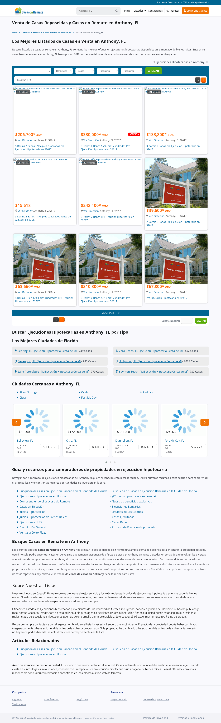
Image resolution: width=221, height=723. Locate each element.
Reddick (148, 392)
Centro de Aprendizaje (156, 699)
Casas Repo (119, 522)
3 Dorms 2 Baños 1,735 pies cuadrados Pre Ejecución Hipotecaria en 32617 (105, 147)
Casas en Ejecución (32, 507)
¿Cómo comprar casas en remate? (134, 496)
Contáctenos (155, 10)
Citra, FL (71, 440)
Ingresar (174, 10)
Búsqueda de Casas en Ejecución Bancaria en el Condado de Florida (63, 491)
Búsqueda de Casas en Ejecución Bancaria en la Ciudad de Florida (154, 491)
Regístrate (82, 699)
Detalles (48, 447)
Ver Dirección (25, 140)
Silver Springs (28, 392)
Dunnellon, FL (124, 440)
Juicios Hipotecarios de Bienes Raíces (44, 517)
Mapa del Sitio (118, 699)
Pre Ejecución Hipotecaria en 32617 (166, 298)
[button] (106, 462)
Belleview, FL (25, 440)
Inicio (127, 10)
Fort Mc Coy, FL (174, 440)
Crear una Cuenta (196, 10)
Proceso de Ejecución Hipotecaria (134, 527)
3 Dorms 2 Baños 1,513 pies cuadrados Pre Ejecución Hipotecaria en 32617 (105, 299)
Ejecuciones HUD (31, 522)
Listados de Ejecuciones (127, 512)
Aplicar (153, 70)
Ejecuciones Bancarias (126, 507)
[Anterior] (197, 80)
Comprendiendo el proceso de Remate (45, 501)
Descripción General (33, 527)
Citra (23, 397)
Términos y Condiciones (190, 718)
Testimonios (19, 704)
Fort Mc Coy (89, 397)
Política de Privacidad (155, 718)
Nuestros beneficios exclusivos (132, 501)
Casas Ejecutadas (123, 517)
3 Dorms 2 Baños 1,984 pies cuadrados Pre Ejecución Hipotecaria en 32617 (39, 147)
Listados (138, 10)
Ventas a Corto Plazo (33, 532)
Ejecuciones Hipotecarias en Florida (43, 496)
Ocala (84, 392)
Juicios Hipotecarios (32, 512)
